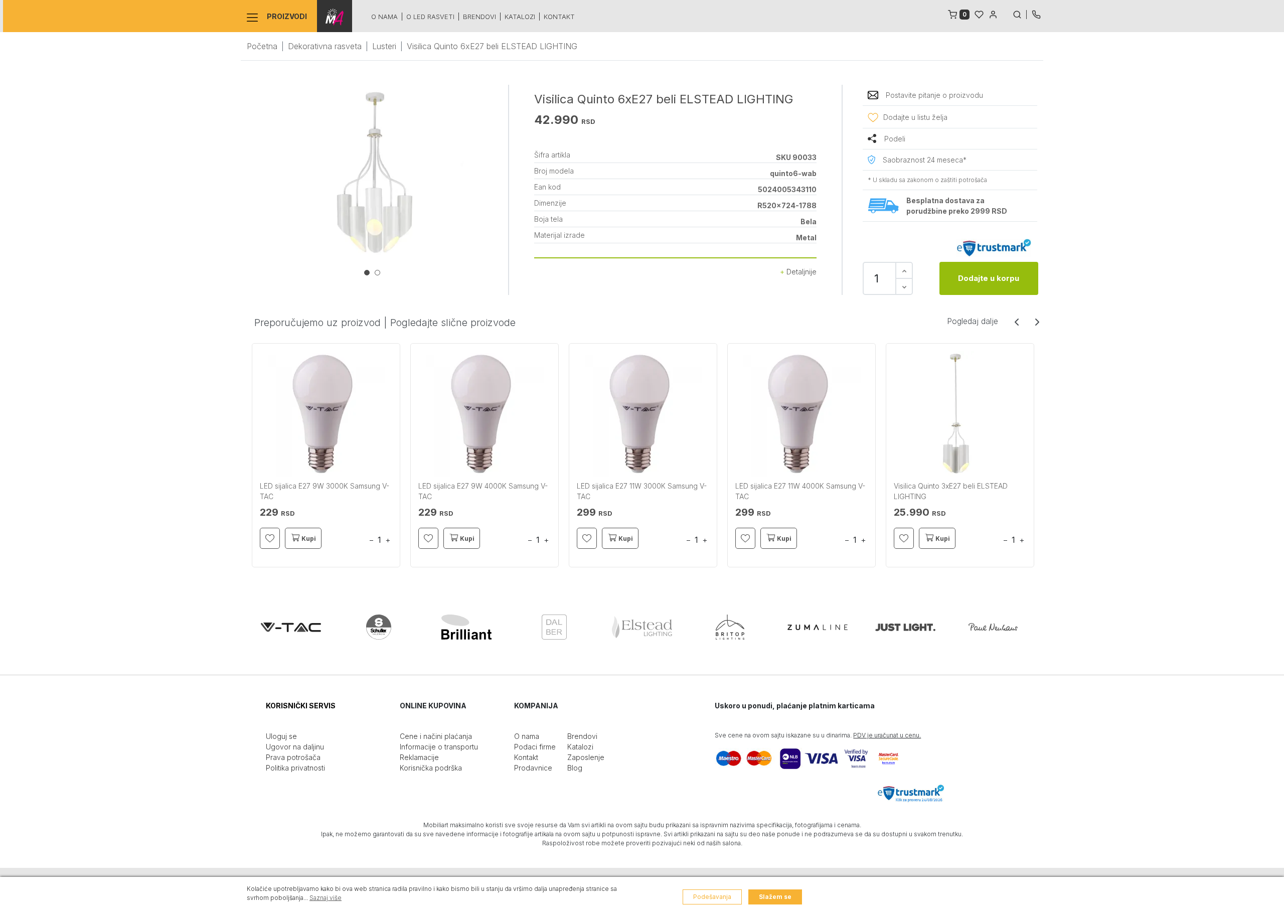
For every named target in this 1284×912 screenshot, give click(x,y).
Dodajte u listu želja (915, 117)
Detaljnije (800, 271)
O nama (384, 17)
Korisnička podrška (431, 768)
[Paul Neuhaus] (993, 627)
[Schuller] (379, 627)
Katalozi (520, 17)
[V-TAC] (291, 627)
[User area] (993, 14)
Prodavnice (533, 768)
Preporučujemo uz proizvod (317, 323)
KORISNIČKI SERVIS (301, 705)
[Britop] (730, 627)
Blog (574, 768)
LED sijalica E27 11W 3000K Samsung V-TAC (642, 491)
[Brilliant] (466, 627)
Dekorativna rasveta (325, 46)
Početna (262, 46)
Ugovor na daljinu (295, 746)
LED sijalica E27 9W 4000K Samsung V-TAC (483, 491)
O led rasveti (430, 17)
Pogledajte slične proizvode (453, 323)
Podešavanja (712, 896)
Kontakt (559, 17)
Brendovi (479, 17)
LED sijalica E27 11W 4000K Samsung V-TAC (800, 491)
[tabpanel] (375, 174)
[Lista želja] (979, 14)
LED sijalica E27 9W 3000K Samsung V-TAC (324, 491)
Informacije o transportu (439, 746)
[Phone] (1036, 14)
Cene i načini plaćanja (436, 736)
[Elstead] (642, 627)
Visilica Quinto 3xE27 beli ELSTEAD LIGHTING (951, 491)
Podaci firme (535, 746)
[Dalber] (554, 627)
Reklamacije (419, 757)
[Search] (1020, 14)
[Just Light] (905, 627)
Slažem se (775, 896)
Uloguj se (281, 736)
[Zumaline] (817, 627)
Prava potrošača (293, 757)
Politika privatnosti (295, 768)
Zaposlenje (585, 757)
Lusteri (384, 46)
